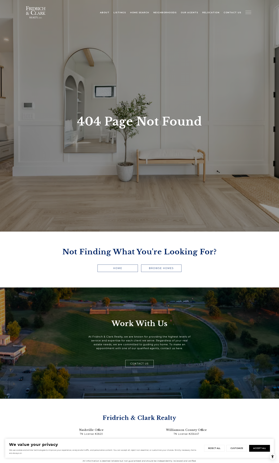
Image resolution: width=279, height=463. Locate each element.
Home (117, 268)
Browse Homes (161, 268)
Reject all (214, 448)
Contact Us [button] (139, 363)
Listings (120, 12)
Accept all (259, 448)
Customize (236, 448)
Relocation (210, 12)
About (104, 12)
